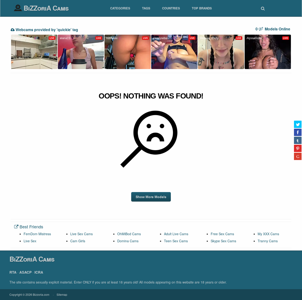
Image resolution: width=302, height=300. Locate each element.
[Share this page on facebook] (298, 132)
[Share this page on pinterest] (298, 148)
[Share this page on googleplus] (298, 156)
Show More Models (151, 197)
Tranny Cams (268, 240)
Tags (146, 8)
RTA (13, 272)
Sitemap (62, 294)
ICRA (38, 272)
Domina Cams (127, 240)
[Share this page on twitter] (298, 124)
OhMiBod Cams (129, 233)
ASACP (25, 272)
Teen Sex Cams (176, 240)
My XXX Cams (268, 233)
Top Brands (202, 8)
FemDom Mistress (37, 233)
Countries (171, 8)
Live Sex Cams (81, 233)
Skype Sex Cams (223, 240)
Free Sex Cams (222, 233)
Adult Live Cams (176, 233)
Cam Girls (77, 240)
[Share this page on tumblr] (298, 140)
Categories (120, 8)
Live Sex (30, 240)
